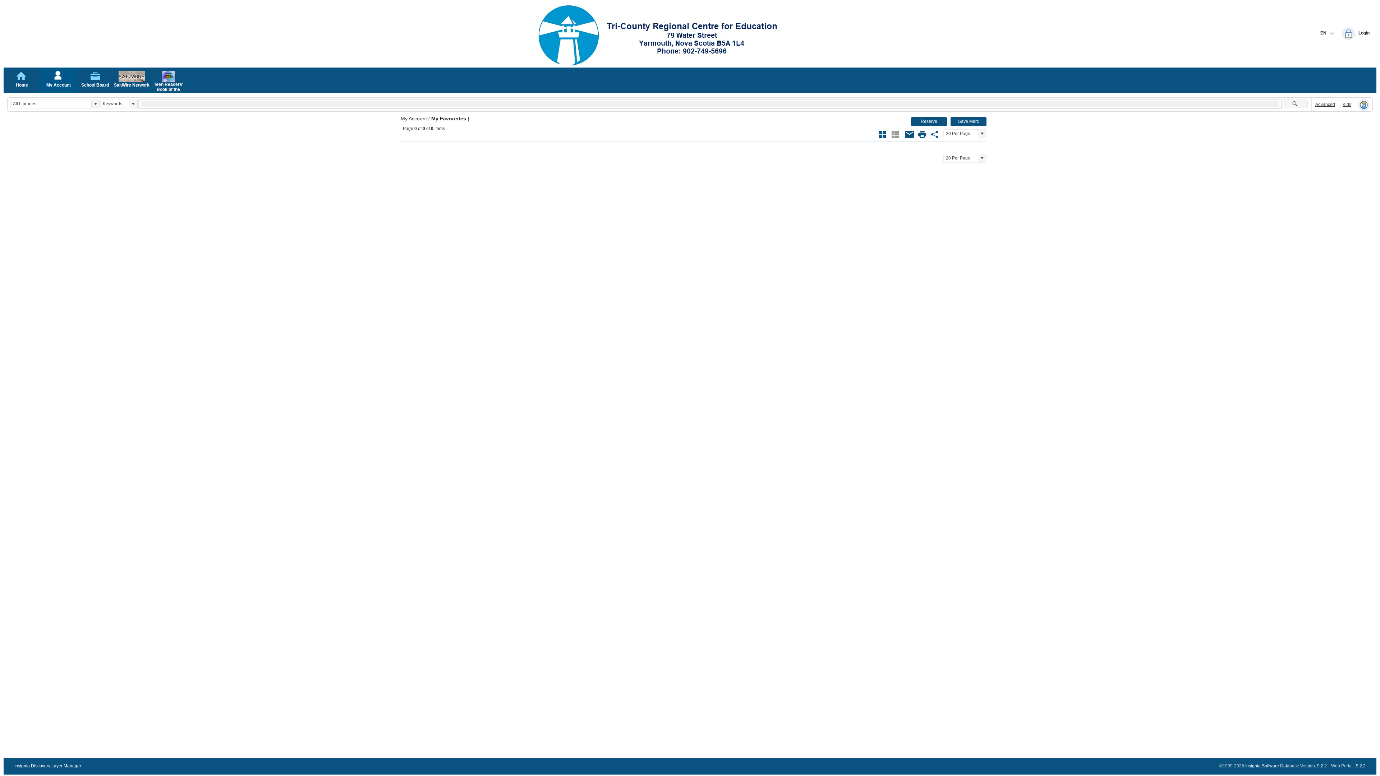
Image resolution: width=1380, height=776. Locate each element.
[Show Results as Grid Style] (882, 134)
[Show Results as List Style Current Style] (895, 134)
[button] (95, 104)
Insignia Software (1262, 765)
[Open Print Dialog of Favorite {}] (922, 134)
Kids (1347, 104)
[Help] (1363, 105)
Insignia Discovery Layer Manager (47, 765)
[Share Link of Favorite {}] (934, 134)
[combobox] (51, 104)
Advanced (1325, 104)
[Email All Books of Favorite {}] (909, 134)
